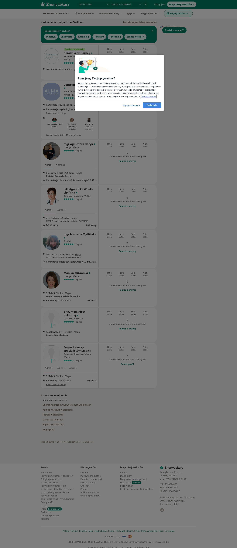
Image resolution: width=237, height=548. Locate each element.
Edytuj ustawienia (131, 105)
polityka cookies (148, 96)
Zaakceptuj (152, 105)
